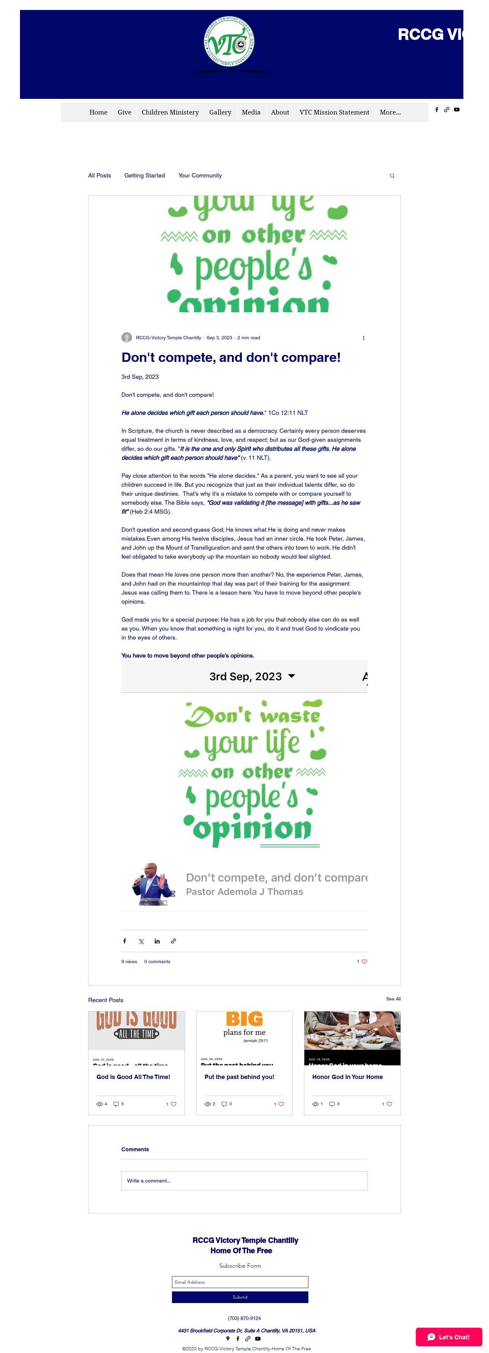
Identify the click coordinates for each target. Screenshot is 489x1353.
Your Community (200, 175)
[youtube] (456, 109)
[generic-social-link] (446, 109)
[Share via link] (173, 941)
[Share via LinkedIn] (157, 941)
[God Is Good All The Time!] (136, 1038)
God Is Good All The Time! (133, 1076)
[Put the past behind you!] (245, 1038)
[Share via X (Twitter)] (141, 941)
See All (393, 998)
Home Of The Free (226, 1250)
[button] (392, 175)
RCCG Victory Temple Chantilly (239, 1240)
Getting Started (144, 175)
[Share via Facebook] (124, 941)
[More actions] (364, 338)
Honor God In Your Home (347, 1076)
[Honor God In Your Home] (352, 1038)
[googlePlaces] (228, 1338)
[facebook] (436, 109)
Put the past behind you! (239, 1076)
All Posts (99, 175)
